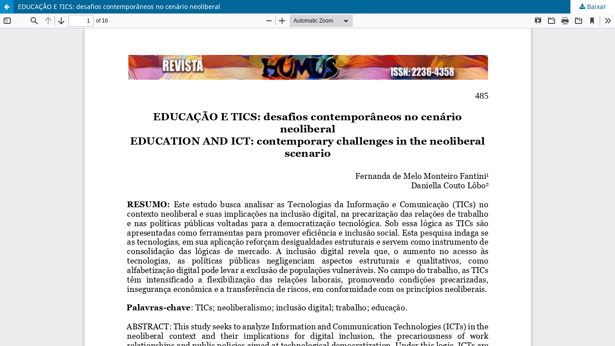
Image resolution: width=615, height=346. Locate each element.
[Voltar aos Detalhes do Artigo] (7, 7)
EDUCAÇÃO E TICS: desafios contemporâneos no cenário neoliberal (119, 6)
